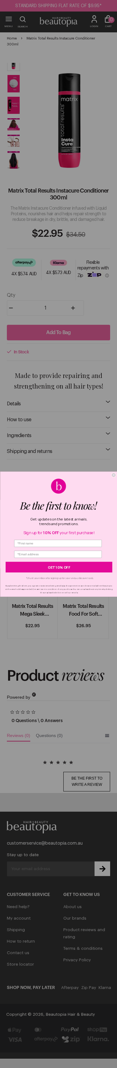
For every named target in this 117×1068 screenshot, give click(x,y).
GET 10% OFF (59, 567)
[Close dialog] (114, 475)
